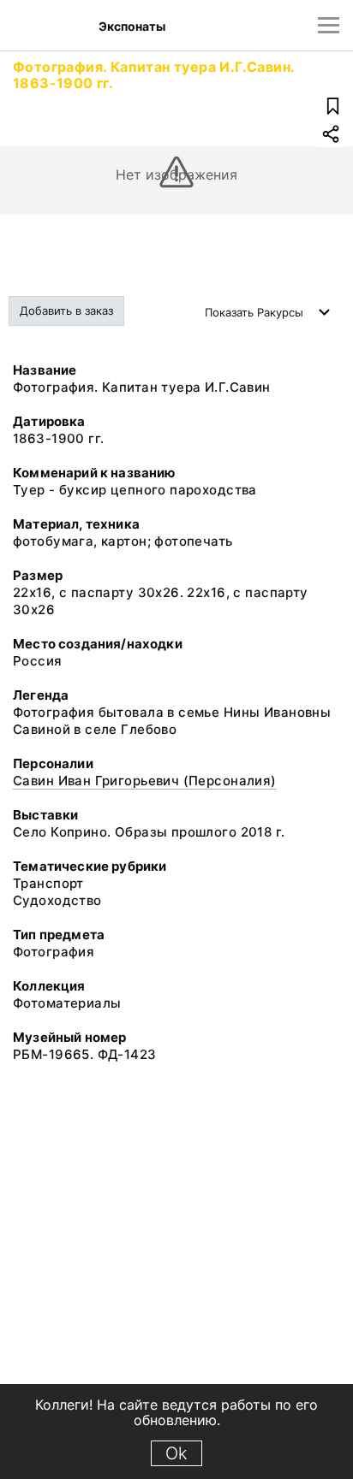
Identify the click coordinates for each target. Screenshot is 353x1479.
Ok (176, 1453)
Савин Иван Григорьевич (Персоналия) (145, 780)
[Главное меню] (328, 25)
